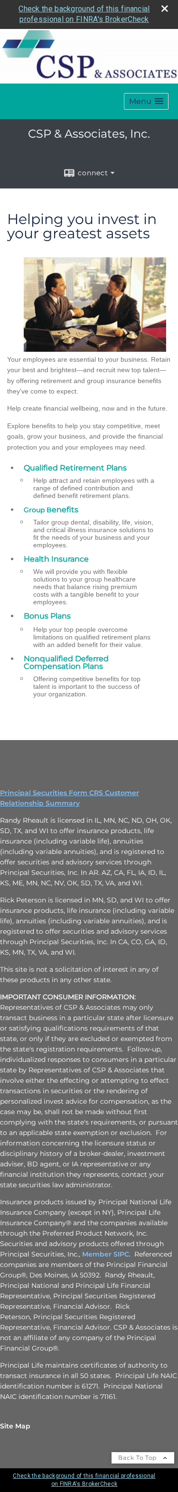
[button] (146, 101)
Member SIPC (105, 1254)
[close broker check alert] (165, 8)
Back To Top (138, 1457)
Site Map (15, 1426)
